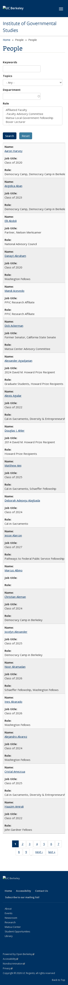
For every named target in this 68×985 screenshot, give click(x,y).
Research (10, 922)
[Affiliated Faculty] (32, 110)
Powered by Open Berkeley (18, 954)
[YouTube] (28, 884)
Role (6, 103)
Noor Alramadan (15, 667)
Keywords (10, 62)
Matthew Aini (13, 465)
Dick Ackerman (14, 326)
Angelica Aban (13, 186)
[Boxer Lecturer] (32, 122)
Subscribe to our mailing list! (22, 897)
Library (9, 936)
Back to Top (58, 980)
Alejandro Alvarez (16, 736)
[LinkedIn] (20, 884)
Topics (7, 76)
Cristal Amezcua (15, 771)
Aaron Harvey (13, 151)
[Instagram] (35, 884)
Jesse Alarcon (13, 535)
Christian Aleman (15, 597)
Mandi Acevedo (14, 291)
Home (6, 40)
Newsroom (11, 917)
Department (12, 90)
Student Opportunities (17, 931)
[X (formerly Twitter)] (13, 884)
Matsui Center (13, 927)
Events (8, 913)
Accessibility (23, 890)
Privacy (8, 968)
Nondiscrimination (14, 963)
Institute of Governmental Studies (29, 27)
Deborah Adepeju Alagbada (22, 500)
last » (53, 852)
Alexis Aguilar (13, 395)
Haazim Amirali (14, 806)
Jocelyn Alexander (16, 632)
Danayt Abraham (15, 256)
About (8, 908)
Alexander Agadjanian (18, 360)
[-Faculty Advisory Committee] (32, 114)
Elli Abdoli (11, 221)
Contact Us (41, 890)
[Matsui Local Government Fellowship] (32, 118)
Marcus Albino (13, 570)
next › (40, 852)
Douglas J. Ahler (15, 430)
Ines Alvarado (13, 701)
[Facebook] (6, 884)
